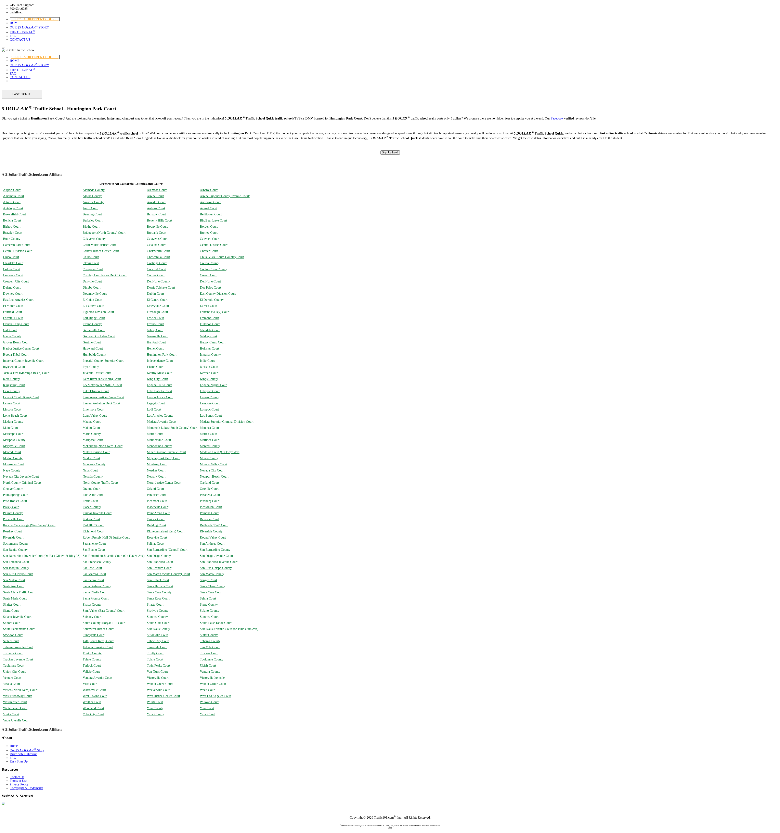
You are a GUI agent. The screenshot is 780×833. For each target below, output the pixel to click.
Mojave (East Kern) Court (163, 458)
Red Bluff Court (93, 525)
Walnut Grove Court (213, 683)
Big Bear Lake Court (213, 220)
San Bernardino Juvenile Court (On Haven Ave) (113, 555)
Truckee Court (209, 653)
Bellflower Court (211, 214)
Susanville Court (157, 635)
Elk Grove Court (93, 305)
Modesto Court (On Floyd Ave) (220, 452)
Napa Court (90, 470)
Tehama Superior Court (98, 647)
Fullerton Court (210, 324)
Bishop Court (11, 226)
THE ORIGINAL (22, 32)
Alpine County (92, 196)
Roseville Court (157, 537)
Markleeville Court (159, 440)
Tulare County (92, 659)
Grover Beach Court (16, 342)
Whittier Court (92, 702)
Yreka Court (11, 714)
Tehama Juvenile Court (18, 647)
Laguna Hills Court (159, 385)
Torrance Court (13, 653)
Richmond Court (93, 531)
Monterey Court (157, 464)
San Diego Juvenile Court (216, 555)
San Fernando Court (16, 562)
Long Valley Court (95, 415)
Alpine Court (155, 196)
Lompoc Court (209, 409)
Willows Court (209, 702)
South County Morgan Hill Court (104, 622)
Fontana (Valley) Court (214, 312)
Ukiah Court (208, 665)
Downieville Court (95, 293)
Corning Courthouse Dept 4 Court (105, 275)
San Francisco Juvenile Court (218, 562)
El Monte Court (13, 305)
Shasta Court (155, 604)
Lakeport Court (210, 391)
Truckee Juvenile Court (18, 659)
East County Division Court (218, 293)
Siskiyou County (157, 610)
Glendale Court (210, 330)
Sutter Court (11, 641)
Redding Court (156, 525)
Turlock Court (92, 665)
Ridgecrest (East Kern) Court (165, 531)
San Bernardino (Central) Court (167, 549)
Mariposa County (14, 440)
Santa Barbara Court (160, 586)
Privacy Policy (19, 784)
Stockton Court (13, 635)
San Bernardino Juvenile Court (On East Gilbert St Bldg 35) (41, 555)
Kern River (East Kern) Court (102, 379)
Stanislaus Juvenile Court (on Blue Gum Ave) (229, 629)
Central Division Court (17, 251)
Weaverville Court (158, 690)
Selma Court (208, 598)
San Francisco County (97, 562)
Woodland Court (93, 708)
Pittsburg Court (209, 501)
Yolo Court (207, 708)
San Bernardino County (215, 549)
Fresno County (92, 324)
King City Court (157, 379)
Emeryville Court (158, 305)
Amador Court (156, 202)
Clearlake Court (13, 263)
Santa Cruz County (159, 592)
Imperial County (210, 354)
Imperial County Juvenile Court (23, 360)
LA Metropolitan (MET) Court (102, 385)
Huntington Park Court (161, 354)
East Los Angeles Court (18, 299)
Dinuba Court (91, 287)
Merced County (210, 446)
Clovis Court (91, 263)
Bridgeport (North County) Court (104, 232)
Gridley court (208, 336)
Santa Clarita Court (95, 592)
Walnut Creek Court (160, 683)
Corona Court (156, 275)
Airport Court (12, 190)
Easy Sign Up (19, 761)
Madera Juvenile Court (161, 421)
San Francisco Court (160, 562)
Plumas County (13, 513)
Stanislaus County (158, 629)
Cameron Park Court (16, 245)
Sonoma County (157, 616)
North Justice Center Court (164, 482)
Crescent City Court (16, 281)
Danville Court (92, 281)
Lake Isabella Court (159, 391)
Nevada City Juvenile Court (21, 476)
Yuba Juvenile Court (16, 720)
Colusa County (209, 263)
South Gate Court (158, 622)
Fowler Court (155, 318)
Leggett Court (156, 403)
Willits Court (155, 702)
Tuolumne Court (13, 665)
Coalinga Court (157, 263)
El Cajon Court (92, 299)
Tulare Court (155, 659)
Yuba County (155, 714)
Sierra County (209, 604)
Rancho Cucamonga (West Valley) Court (29, 525)
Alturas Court (12, 202)
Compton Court (93, 269)
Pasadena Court (210, 494)
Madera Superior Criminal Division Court (226, 421)
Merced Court (12, 452)
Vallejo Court (91, 671)
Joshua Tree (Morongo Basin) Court (26, 373)
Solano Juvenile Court (17, 616)
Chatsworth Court (158, 251)
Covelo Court (208, 275)
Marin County (92, 434)
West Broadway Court (17, 696)
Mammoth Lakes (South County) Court (172, 427)
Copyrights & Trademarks (26, 788)
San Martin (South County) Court (168, 574)
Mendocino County (159, 446)
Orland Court (155, 488)
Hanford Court (156, 342)
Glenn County (12, 336)
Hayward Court (93, 348)
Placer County (92, 507)
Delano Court (12, 287)
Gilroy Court (155, 330)
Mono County (209, 458)
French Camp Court (16, 324)
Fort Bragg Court (94, 318)
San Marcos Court (94, 574)
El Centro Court (157, 299)
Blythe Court (91, 226)
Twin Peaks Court (158, 665)
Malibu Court (91, 427)
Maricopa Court (13, 434)
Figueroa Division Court (98, 312)
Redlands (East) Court (214, 525)
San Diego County (159, 555)
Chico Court (11, 257)
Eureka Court (208, 305)
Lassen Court (11, 403)
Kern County (11, 379)
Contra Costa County (213, 269)
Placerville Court (157, 507)
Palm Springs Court (15, 494)
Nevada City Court (212, 470)
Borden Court (209, 226)
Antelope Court (13, 208)
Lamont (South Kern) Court (21, 397)
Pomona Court (209, 513)
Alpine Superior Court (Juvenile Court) (225, 196)
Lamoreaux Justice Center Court (103, 397)
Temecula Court (157, 647)
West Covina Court (95, 696)
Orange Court (91, 488)
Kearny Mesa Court (159, 373)
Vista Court (90, 683)
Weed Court (207, 690)
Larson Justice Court (160, 397)
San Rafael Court (158, 580)
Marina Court (208, 434)
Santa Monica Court (95, 598)
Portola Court (91, 519)
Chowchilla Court (158, 257)
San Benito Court (94, 549)
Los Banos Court (211, 415)
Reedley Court (12, 531)
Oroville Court (209, 488)
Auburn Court (156, 208)
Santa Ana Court (13, 586)
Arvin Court (90, 208)
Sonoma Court (209, 616)
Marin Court (155, 434)
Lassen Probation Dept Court (101, 403)
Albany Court (209, 190)
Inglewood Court (14, 366)
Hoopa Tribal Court (15, 354)
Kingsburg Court (14, 385)
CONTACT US (20, 39)
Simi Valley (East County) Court (103, 610)
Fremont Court (209, 318)
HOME (15, 23)
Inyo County (91, 366)
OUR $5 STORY (29, 27)
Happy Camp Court (212, 342)
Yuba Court (207, 714)
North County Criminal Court (22, 482)
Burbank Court (156, 232)
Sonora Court (11, 622)
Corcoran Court (13, 275)
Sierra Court (11, 610)
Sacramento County (15, 543)
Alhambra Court (13, 196)
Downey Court (12, 293)
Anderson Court (210, 202)
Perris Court (90, 501)
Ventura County (210, 671)
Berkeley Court (92, 220)
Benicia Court (12, 220)
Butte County (11, 238)
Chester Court (209, 251)
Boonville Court (157, 226)
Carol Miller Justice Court (99, 245)
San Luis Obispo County (216, 568)
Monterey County (94, 464)
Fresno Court (155, 324)
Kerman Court (209, 373)
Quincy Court (156, 519)
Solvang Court (92, 616)
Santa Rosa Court (158, 598)
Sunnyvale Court (93, 635)
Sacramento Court (94, 543)
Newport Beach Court (214, 476)
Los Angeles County (160, 415)
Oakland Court (209, 482)
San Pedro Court (93, 580)
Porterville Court (13, 519)
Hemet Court (155, 348)
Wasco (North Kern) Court (20, 690)
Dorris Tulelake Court (161, 287)
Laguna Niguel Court (213, 385)
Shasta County (92, 604)
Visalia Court (11, 683)
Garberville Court (94, 330)
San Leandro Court (159, 568)
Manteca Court (209, 427)
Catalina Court (156, 245)
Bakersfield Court (14, 214)
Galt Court (10, 330)
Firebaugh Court (157, 312)
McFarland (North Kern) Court (102, 446)
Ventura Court (12, 677)
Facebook (557, 118)
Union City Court (14, 671)
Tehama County (210, 641)
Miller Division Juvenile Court (166, 452)
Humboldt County (94, 354)
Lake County (11, 391)
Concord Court (156, 269)
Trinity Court (155, 653)
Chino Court (91, 257)
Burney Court (209, 232)
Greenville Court (157, 336)
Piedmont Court (157, 501)
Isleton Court (155, 366)
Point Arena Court (158, 513)
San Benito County (15, 549)
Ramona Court (209, 519)
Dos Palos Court (210, 287)
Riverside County (211, 531)
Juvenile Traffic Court (97, 373)
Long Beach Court (15, 415)
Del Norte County (158, 281)
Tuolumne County (211, 659)
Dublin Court (155, 293)
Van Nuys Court (157, 671)
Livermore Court (93, 409)
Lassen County (209, 397)
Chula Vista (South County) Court (222, 257)
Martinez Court (209, 440)
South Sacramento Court (19, 629)
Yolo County (155, 708)
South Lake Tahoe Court (216, 622)
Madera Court (92, 421)
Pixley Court (11, 507)
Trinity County (92, 653)
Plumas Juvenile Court (97, 513)
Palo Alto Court (93, 494)
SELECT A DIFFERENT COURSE (34, 19)
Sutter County (209, 635)
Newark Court (156, 476)
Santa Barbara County (97, 586)
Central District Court (214, 245)
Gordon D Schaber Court (99, 336)
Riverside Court (13, 537)
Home (14, 745)
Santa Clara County (212, 586)
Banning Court (92, 214)
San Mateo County (212, 574)
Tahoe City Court (158, 641)
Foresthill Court (13, 318)
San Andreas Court (212, 543)
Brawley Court (12, 232)
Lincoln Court (12, 409)
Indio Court (207, 360)
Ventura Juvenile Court (97, 677)
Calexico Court (209, 238)
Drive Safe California (23, 754)
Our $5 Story (27, 750)
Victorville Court (157, 677)
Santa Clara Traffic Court (19, 592)
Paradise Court (156, 494)
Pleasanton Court (211, 507)
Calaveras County (94, 238)
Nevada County (93, 476)
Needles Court (156, 470)
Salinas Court (155, 543)
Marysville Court (14, 446)
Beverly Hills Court (159, 220)
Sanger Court (208, 580)
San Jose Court (92, 568)
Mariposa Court (93, 440)
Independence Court (160, 360)
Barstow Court (156, 214)
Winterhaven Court (15, 708)
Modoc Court (91, 458)
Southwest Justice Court (98, 629)
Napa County (11, 470)
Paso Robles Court (15, 501)
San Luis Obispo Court (18, 574)
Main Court (10, 427)
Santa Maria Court (15, 598)
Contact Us (17, 777)
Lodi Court (154, 409)
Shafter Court (11, 604)
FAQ (13, 36)
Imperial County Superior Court (103, 360)
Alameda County (94, 190)
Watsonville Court (94, 690)
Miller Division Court (96, 452)
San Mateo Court (14, 580)
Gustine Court (92, 342)
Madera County (13, 421)
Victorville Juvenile (212, 677)
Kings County (209, 379)
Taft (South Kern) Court (98, 641)
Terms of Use (18, 780)
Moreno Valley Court (213, 464)
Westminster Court (15, 702)
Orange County (13, 488)
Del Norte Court (210, 281)
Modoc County (13, 458)
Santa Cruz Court (211, 592)
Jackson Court (209, 366)
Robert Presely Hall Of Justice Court (106, 537)
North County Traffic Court (100, 482)
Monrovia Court (13, 464)
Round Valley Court (213, 537)
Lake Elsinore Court (96, 391)
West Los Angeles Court (215, 696)
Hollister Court (209, 348)
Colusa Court (11, 269)
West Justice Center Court (163, 696)
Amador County (93, 202)
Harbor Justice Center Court (21, 348)
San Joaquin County (16, 568)
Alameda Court (157, 190)
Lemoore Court (210, 403)
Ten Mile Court (210, 647)
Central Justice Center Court (101, 251)
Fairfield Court (12, 312)
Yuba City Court (93, 714)
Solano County (209, 610)
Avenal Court (208, 208)
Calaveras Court (157, 238)
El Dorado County (212, 299)
